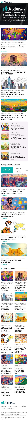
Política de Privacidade (8, 408)
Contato (15, 406)
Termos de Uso (22, 406)
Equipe (9, 406)
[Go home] (7, 2)
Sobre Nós (3, 406)
